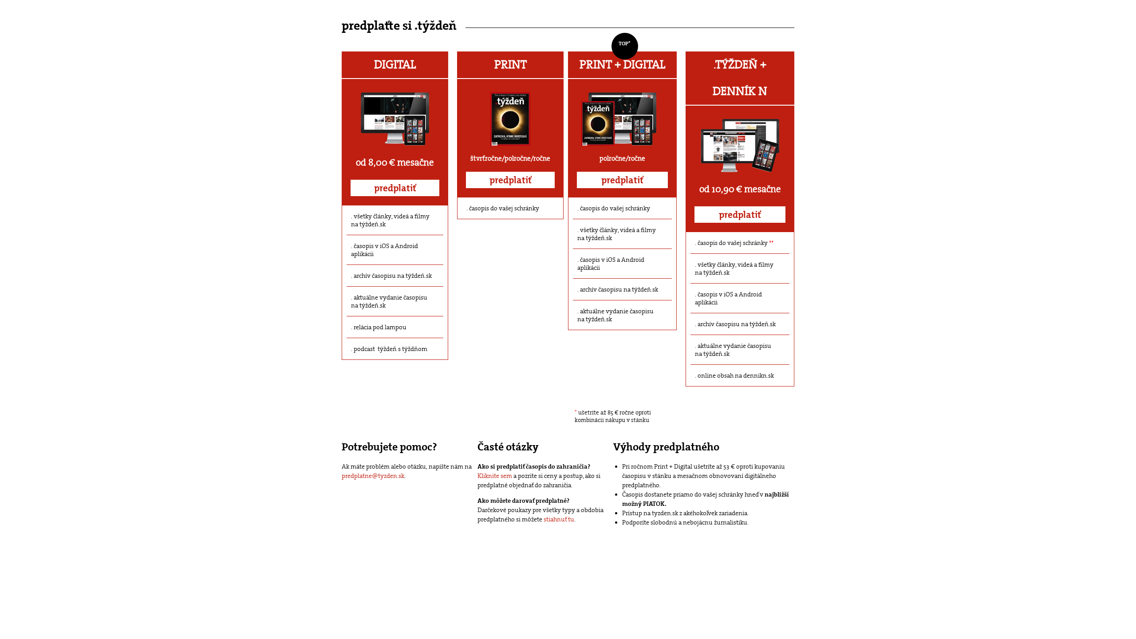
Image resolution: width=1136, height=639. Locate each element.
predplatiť (395, 188)
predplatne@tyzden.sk (373, 476)
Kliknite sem (494, 476)
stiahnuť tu (559, 519)
